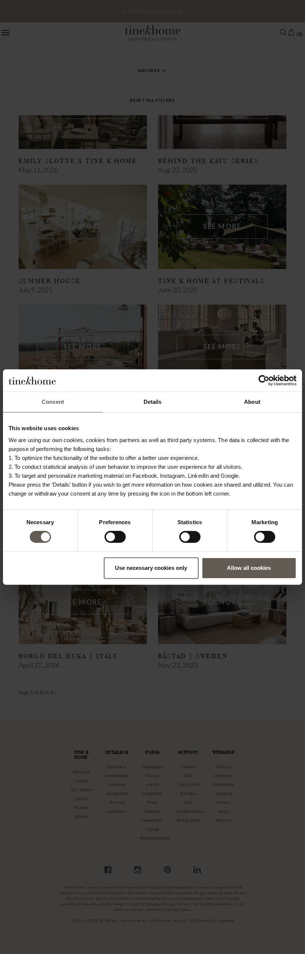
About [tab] (252, 402)
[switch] (115, 537)
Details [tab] (153, 402)
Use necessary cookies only (151, 568)
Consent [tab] (53, 402)
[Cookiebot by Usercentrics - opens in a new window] (263, 380)
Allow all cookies (249, 568)
